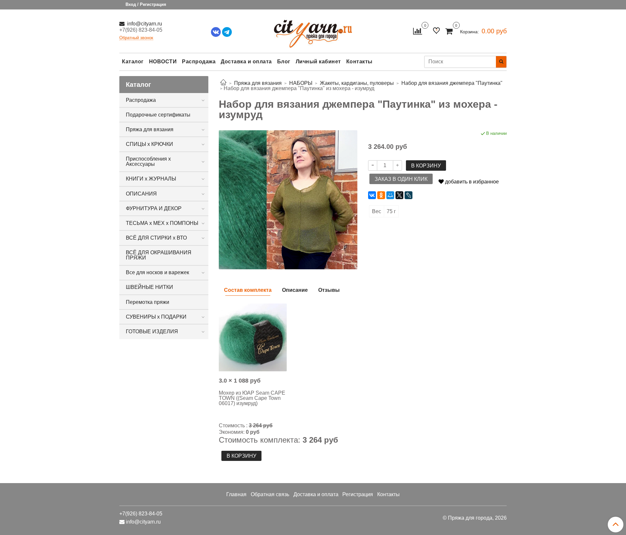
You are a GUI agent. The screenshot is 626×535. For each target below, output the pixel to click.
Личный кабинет (318, 61)
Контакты (359, 61)
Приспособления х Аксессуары (148, 161)
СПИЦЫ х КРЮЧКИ (149, 144)
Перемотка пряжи (147, 302)
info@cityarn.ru (144, 23)
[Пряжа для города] (313, 29)
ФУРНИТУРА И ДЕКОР (154, 208)
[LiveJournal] (408, 195)
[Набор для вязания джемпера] (288, 199)
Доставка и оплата (246, 61)
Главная (236, 494)
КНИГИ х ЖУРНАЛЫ (151, 178)
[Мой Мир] (390, 195)
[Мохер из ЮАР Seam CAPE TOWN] (253, 337)
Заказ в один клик (401, 179)
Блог (284, 61)
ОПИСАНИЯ (141, 194)
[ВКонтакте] (372, 195)
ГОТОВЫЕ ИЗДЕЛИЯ (152, 331)
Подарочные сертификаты (158, 115)
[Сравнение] (417, 31)
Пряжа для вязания (149, 129)
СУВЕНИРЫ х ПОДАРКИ (156, 317)
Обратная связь (270, 494)
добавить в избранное (471, 181)
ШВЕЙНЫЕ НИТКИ (149, 287)
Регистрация (357, 494)
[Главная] (223, 83)
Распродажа (199, 61)
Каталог (133, 61)
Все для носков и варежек (157, 272)
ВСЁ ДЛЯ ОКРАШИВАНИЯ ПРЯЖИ (158, 255)
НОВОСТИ (163, 61)
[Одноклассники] (381, 195)
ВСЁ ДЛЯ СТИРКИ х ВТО (156, 238)
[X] (399, 195)
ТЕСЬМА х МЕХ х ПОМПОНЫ (162, 223)
